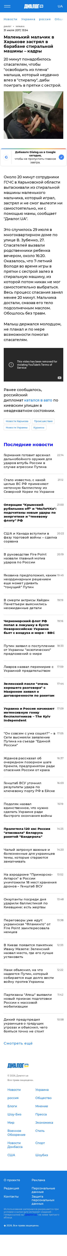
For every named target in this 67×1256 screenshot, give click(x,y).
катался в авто (38, 400)
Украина (20, 26)
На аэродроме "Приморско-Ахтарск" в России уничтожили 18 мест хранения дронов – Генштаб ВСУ (30, 880)
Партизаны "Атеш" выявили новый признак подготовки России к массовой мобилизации (28, 1000)
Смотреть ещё (18, 1043)
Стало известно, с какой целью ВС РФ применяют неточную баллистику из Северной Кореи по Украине (29, 486)
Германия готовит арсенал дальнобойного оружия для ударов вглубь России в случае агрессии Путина (28, 461)
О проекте (12, 1180)
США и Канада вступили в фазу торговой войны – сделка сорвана (30, 537)
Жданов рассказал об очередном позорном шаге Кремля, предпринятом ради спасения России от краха (29, 764)
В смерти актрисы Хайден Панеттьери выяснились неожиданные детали (27, 604)
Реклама (38, 1180)
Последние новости (28, 444)
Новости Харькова (17, 421)
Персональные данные (43, 1190)
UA (60, 6)
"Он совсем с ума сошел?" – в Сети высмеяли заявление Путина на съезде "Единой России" (29, 739)
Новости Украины (17, 427)
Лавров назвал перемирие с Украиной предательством (29, 669)
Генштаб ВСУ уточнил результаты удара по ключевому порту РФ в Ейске (29, 787)
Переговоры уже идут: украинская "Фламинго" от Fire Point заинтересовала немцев (27, 926)
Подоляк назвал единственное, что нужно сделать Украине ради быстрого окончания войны (28, 810)
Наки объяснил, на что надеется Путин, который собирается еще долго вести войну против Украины (29, 975)
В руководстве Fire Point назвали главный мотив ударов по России (25, 558)
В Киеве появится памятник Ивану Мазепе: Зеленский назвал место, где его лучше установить (28, 951)
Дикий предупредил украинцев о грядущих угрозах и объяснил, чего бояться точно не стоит (25, 1025)
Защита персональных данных (43, 1200)
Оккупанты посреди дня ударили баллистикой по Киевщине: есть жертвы (26, 903)
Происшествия (43, 421)
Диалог (7, 26)
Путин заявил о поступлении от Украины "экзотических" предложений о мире (29, 650)
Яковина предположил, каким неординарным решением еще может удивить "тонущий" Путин (30, 581)
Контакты (11, 1196)
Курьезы (39, 427)
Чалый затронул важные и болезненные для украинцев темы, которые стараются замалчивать (29, 855)
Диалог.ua (31, 1214)
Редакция (11, 1188)
